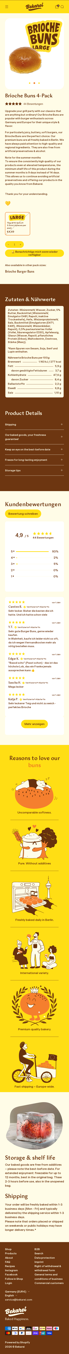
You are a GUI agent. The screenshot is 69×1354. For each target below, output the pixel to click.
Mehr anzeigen (34, 724)
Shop (8, 1249)
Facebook (11, 1274)
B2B (37, 1249)
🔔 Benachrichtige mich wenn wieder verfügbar (34, 253)
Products (11, 1253)
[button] (34, 551)
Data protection (44, 1257)
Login (8, 1283)
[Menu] (6, 6)
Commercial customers (49, 1283)
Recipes (10, 1266)
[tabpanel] (34, 666)
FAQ (7, 1262)
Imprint (39, 1262)
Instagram (11, 1270)
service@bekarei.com (18, 1299)
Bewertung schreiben (23, 513)
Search (38, 1253)
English (9, 1295)
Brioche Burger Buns (19, 271)
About (9, 1257)
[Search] (62, 7)
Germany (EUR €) (15, 1291)
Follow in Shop (14, 1278)
